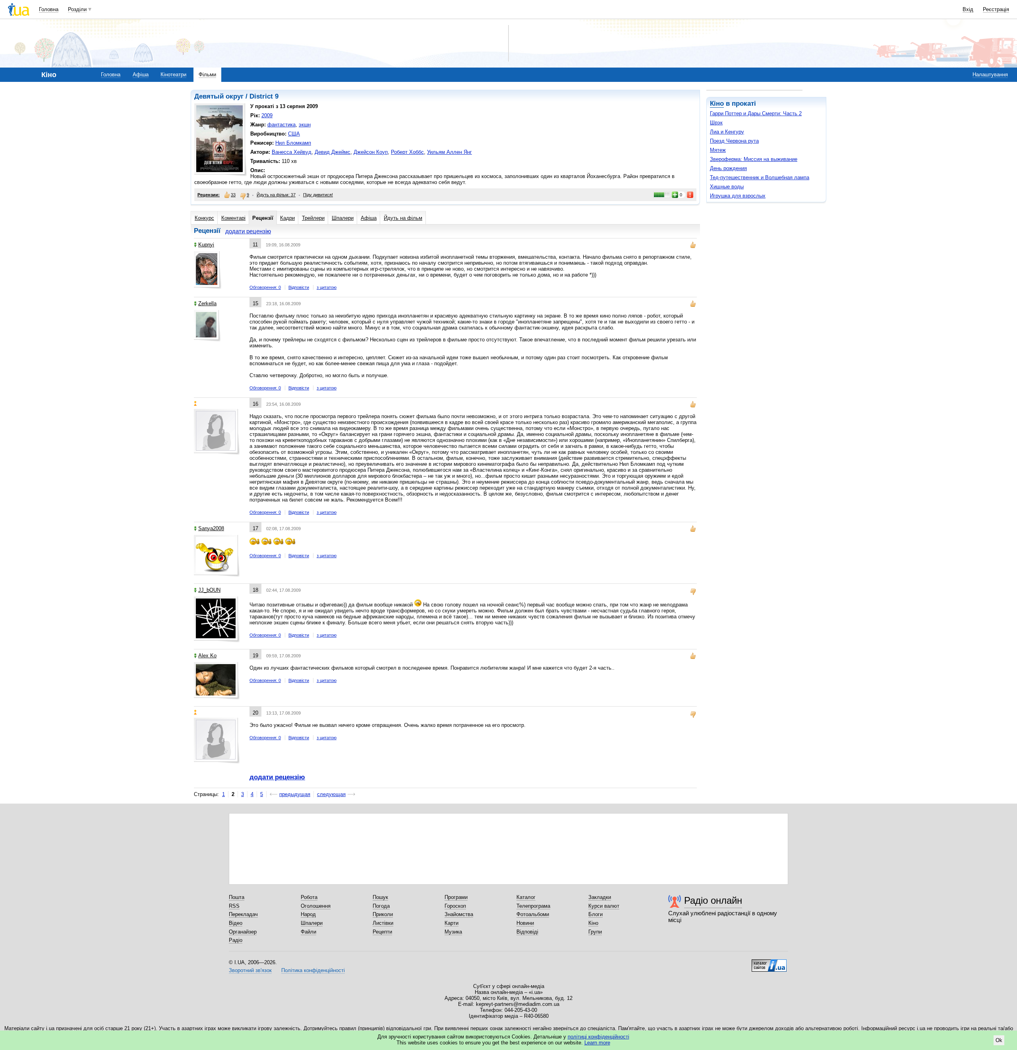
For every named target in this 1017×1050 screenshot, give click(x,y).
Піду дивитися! (318, 194)
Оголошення (316, 906)
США (294, 134)
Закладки (599, 897)
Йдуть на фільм (403, 218)
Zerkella (207, 303)
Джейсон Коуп (371, 152)
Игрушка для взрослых (738, 196)
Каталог (526, 897)
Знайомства (459, 914)
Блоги (595, 914)
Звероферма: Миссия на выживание (753, 159)
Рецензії (262, 218)
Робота (309, 897)
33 (233, 194)
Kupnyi (206, 245)
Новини (525, 923)
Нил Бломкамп (293, 143)
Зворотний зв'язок (250, 970)
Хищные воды (727, 187)
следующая (331, 794)
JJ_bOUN (209, 590)
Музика (453, 932)
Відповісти (298, 287)
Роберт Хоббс (407, 152)
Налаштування (990, 74)
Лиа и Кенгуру (727, 132)
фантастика (281, 125)
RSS (234, 906)
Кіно (717, 103)
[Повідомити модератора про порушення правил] (690, 195)
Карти (451, 923)
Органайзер (243, 932)
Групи (595, 932)
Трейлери (313, 218)
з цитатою (326, 287)
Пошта (236, 897)
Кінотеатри (173, 74)
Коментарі (233, 218)
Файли (308, 932)
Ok (999, 1040)
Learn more (597, 1043)
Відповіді (527, 932)
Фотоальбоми (532, 914)
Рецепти (382, 932)
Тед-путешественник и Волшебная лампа (759, 177)
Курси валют (603, 906)
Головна (48, 9)
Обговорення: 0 (265, 287)
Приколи (383, 914)
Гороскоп (455, 906)
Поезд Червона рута (734, 141)
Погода (381, 906)
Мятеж (718, 150)
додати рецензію (248, 231)
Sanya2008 (211, 528)
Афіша (141, 74)
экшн (305, 125)
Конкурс (204, 218)
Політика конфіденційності (313, 970)
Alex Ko (207, 656)
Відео (235, 923)
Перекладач (243, 914)
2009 (267, 115)
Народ (308, 914)
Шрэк (716, 123)
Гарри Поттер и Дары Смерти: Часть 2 (756, 113)
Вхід (968, 9)
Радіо (235, 940)
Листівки (383, 923)
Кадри (287, 218)
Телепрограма (533, 906)
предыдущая (294, 794)
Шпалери (343, 218)
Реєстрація (996, 9)
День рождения (728, 168)
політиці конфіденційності (598, 1037)
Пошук (380, 897)
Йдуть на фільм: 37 (276, 194)
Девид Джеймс (332, 152)
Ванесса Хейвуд (291, 152)
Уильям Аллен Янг (449, 152)
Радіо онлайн (713, 900)
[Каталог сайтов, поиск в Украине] (769, 962)
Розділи (77, 9)
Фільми (207, 74)
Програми (456, 897)
